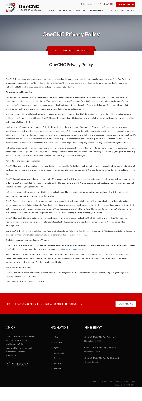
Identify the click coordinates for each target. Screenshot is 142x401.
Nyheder (80, 10)
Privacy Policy (83, 50)
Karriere (56, 363)
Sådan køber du (125, 4)
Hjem (54, 337)
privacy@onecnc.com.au (73, 249)
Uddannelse (96, 10)
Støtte (112, 10)
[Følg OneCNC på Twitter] (13, 364)
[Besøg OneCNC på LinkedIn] (18, 364)
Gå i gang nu (125, 303)
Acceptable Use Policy (113, 381)
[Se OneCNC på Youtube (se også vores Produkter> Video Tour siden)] (22, 364)
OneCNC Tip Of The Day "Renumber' (100, 347)
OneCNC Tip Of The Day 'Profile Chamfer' (102, 358)
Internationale (89, 4)
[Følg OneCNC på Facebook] (8, 364)
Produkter (65, 10)
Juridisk (72, 50)
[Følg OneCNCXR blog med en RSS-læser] (27, 364)
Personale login (129, 381)
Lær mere (11, 355)
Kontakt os (127, 10)
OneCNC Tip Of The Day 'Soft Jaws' (100, 337)
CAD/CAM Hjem (60, 50)
